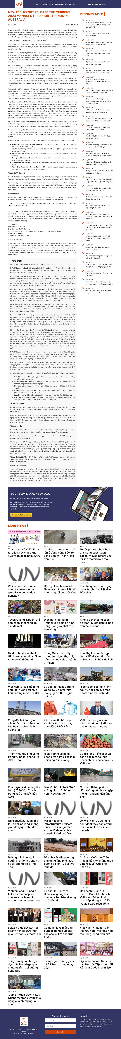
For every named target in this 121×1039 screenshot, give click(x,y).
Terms (15, 1033)
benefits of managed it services (35, 140)
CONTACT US (70, 4)
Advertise (30, 1033)
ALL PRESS (59, 4)
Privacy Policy (22, 1033)
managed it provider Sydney (50, 134)
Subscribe (60, 1032)
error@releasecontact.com (17, 248)
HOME (38, 4)
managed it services (47, 89)
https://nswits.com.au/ (55, 199)
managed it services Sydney (20, 53)
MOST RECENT (48, 4)
